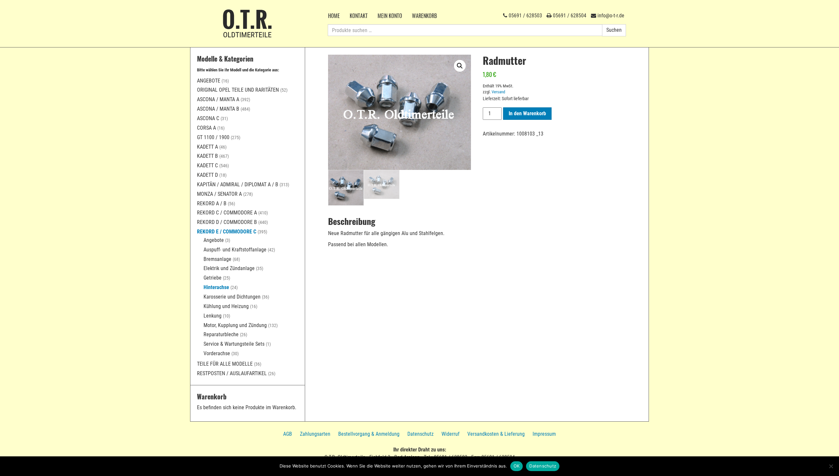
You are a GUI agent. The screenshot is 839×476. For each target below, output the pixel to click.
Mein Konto (390, 16)
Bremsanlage (217, 259)
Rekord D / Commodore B (227, 222)
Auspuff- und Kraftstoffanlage (235, 250)
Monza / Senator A (219, 194)
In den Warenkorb (527, 113)
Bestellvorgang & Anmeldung (369, 434)
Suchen (614, 30)
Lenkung (213, 316)
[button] (460, 66)
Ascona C (208, 118)
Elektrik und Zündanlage (229, 268)
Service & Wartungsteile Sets (234, 344)
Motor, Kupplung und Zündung (235, 325)
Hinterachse (216, 287)
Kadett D (207, 175)
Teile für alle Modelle (225, 364)
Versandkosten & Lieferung (496, 434)
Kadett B (207, 156)
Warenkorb (424, 16)
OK (517, 465)
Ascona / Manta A (218, 99)
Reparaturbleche (221, 334)
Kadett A (207, 147)
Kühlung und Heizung (226, 306)
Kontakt (359, 16)
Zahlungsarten (315, 434)
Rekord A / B (211, 203)
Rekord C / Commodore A (227, 213)
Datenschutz (420, 434)
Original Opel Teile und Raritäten (238, 90)
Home (334, 16)
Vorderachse (217, 353)
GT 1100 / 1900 (213, 137)
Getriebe (213, 278)
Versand (498, 91)
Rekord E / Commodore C (226, 232)
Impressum (544, 434)
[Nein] (831, 466)
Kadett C (207, 165)
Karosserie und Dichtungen (232, 297)
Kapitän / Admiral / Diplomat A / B (237, 184)
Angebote (208, 81)
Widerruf (450, 434)
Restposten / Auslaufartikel (232, 373)
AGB (287, 434)
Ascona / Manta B (218, 109)
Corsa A (206, 128)
